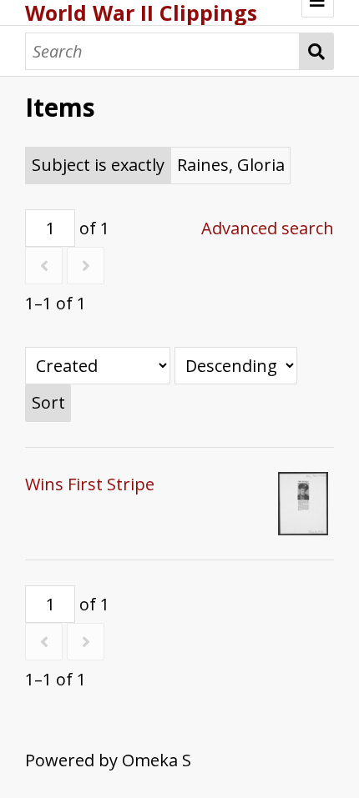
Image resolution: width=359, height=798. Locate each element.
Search (317, 51)
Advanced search (267, 228)
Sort (48, 402)
